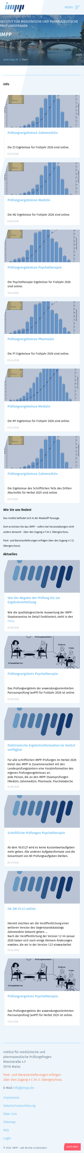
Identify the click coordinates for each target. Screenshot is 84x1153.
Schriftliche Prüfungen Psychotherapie (36, 833)
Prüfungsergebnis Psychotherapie (33, 673)
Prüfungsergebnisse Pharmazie (31, 339)
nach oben (72, 1147)
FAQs (11, 621)
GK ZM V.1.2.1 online (22, 908)
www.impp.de (19, 7)
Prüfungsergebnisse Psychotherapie (35, 267)
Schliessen (64, 7)
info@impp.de (23, 1088)
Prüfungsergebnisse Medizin (29, 200)
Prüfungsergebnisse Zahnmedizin (33, 132)
